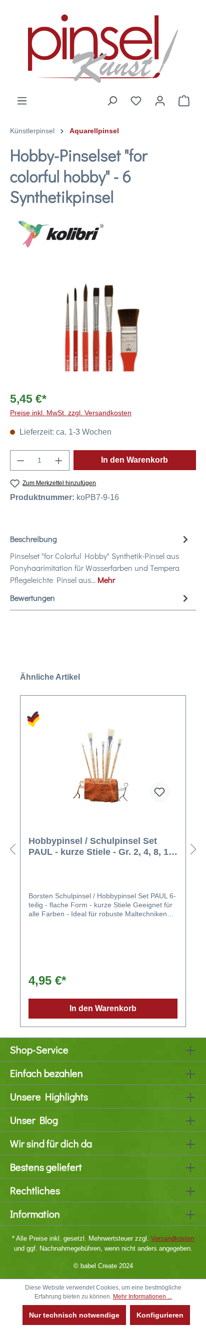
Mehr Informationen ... (142, 1296)
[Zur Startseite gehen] (103, 47)
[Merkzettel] (136, 101)
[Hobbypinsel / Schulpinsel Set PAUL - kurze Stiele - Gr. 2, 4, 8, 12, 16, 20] (103, 760)
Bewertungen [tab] (32, 597)
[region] (103, 326)
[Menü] (22, 101)
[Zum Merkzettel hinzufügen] (160, 792)
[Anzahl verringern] (20, 460)
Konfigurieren (160, 1315)
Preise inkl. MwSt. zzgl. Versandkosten (71, 413)
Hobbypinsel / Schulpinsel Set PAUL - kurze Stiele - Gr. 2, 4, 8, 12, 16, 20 (102, 846)
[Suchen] (112, 101)
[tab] (100, 559)
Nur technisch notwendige (74, 1315)
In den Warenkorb (134, 460)
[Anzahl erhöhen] (59, 460)
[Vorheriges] (12, 849)
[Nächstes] (193, 849)
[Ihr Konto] (160, 101)
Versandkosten (172, 1238)
